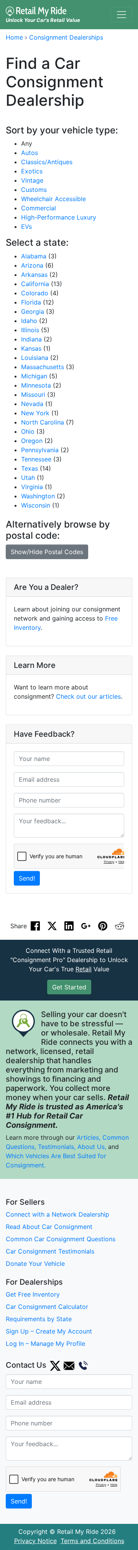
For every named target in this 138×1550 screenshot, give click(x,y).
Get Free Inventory (33, 1294)
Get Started (69, 987)
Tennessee (36, 459)
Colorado (34, 293)
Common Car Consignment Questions (60, 1239)
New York (35, 413)
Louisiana (34, 357)
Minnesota (36, 385)
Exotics (32, 171)
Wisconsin (35, 505)
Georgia (32, 311)
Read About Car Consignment (49, 1226)
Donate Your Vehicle (35, 1263)
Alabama (33, 256)
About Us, (91, 1146)
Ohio (27, 431)
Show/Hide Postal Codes (47, 552)
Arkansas (34, 274)
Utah (28, 477)
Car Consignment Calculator (47, 1306)
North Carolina (42, 422)
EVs (26, 226)
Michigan (34, 376)
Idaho (29, 321)
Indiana (31, 339)
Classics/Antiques (46, 162)
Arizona (32, 265)
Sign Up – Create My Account (49, 1331)
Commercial (38, 208)
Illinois (30, 330)
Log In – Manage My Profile (45, 1343)
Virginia (32, 487)
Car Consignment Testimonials (50, 1251)
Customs (34, 189)
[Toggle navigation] (121, 14)
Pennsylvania (40, 450)
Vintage (32, 180)
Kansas (31, 348)
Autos (29, 152)
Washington (38, 496)
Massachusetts (42, 367)
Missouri (33, 394)
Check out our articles (88, 696)
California (35, 284)
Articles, (88, 1137)
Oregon (32, 441)
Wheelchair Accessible (53, 199)
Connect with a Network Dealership (57, 1214)
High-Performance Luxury (58, 217)
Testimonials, (57, 1146)
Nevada (32, 404)
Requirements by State (39, 1319)
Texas (29, 468)
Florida (31, 302)
